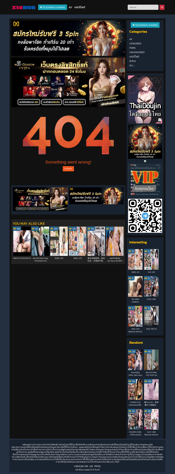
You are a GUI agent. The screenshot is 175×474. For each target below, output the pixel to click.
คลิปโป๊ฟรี (79, 7)
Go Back (68, 168)
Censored (135, 43)
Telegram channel (53, 7)
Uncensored (137, 52)
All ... (132, 65)
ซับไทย (132, 61)
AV (70, 7)
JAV (91, 466)
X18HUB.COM (81, 466)
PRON (97, 466)
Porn (132, 48)
